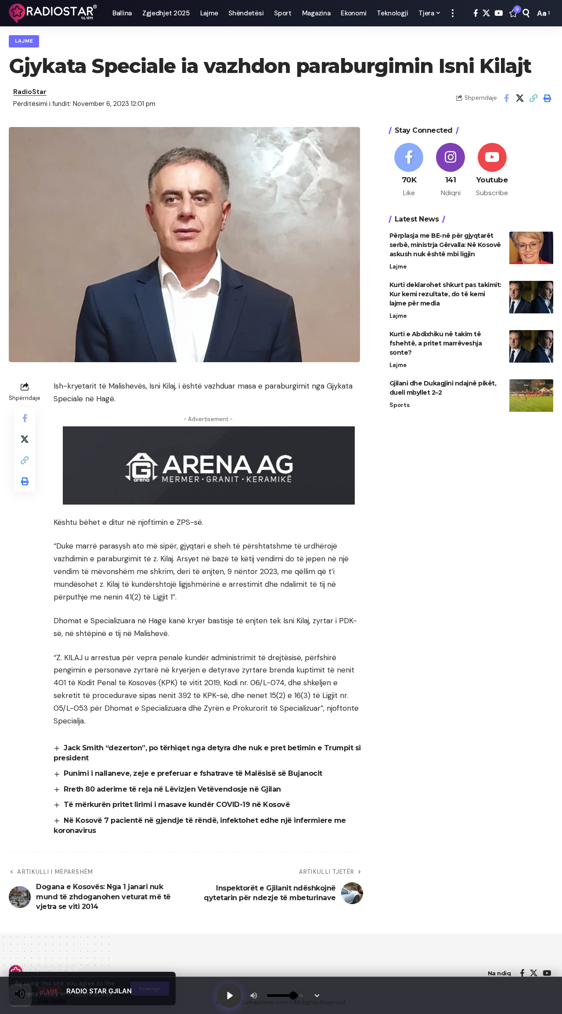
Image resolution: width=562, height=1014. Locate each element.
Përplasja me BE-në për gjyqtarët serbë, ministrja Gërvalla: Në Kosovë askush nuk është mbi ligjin (445, 245)
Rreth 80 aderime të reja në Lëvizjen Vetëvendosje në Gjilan (172, 789)
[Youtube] (492, 170)
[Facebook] (475, 13)
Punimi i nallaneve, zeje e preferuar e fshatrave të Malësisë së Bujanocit (193, 773)
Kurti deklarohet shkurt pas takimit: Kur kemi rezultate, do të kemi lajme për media (445, 294)
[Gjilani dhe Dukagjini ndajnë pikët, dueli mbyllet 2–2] (531, 395)
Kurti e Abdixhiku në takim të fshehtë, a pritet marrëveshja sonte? (435, 344)
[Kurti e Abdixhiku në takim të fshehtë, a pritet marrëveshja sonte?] (531, 346)
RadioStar (30, 91)
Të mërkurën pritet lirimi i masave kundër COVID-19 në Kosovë (177, 804)
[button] (453, 13)
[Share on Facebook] (506, 98)
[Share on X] (520, 98)
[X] (486, 13)
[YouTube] (498, 13)
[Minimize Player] (317, 995)
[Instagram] (450, 170)
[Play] (229, 995)
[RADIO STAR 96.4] (53, 13)
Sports (399, 405)
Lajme (24, 41)
